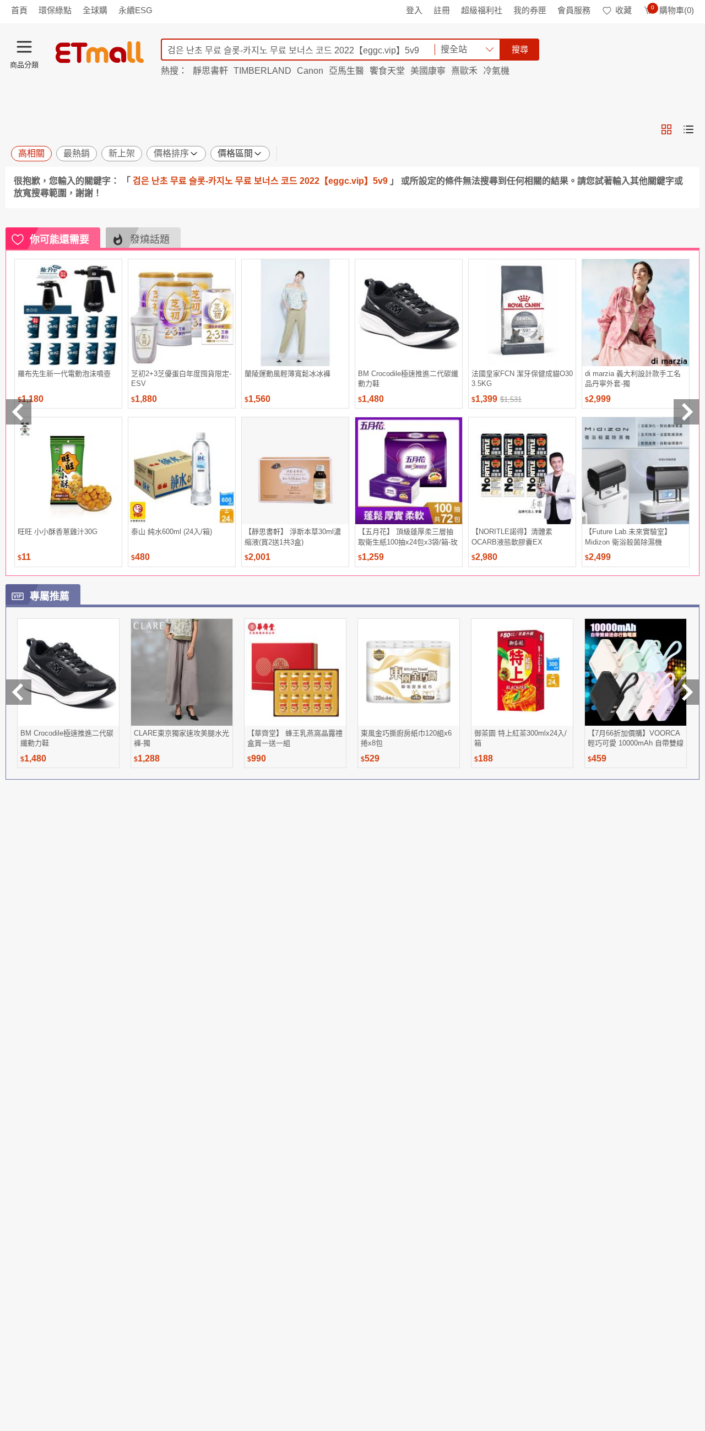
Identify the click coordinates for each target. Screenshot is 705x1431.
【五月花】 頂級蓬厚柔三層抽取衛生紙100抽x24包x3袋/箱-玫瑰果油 (408, 536)
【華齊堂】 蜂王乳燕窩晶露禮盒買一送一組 (295, 738)
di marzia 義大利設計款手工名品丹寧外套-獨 (633, 378)
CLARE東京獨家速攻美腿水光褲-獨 (181, 738)
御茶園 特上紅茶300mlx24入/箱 (520, 738)
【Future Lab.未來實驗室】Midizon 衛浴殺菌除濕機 (628, 536)
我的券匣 (529, 10)
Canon (310, 70)
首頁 (19, 10)
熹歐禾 (464, 70)
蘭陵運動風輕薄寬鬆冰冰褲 (287, 373)
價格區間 (235, 153)
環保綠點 (55, 10)
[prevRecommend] (18, 412)
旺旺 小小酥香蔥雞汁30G (57, 531)
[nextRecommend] (686, 412)
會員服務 (573, 10)
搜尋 (520, 49)
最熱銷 (76, 153)
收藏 (623, 10)
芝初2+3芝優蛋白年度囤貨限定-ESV (181, 378)
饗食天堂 (387, 70)
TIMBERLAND (262, 70)
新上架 (122, 153)
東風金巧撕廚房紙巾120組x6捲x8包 (406, 738)
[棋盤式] (666, 129)
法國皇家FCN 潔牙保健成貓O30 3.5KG (522, 378)
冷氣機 (496, 70)
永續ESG (135, 10)
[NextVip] (686, 692)
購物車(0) (672, 10)
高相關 (31, 153)
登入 (414, 10)
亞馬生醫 (346, 70)
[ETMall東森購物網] (99, 52)
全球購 (95, 10)
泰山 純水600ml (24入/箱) (171, 531)
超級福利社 (481, 10)
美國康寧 (428, 70)
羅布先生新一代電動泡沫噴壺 (64, 373)
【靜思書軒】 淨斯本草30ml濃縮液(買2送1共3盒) (293, 536)
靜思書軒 (210, 70)
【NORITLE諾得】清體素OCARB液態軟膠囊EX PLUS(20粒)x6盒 (511, 536)
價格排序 (171, 153)
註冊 (441, 10)
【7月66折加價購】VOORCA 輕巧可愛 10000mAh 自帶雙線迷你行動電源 (636, 738)
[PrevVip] (18, 692)
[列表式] (688, 129)
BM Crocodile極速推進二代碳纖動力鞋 (408, 378)
